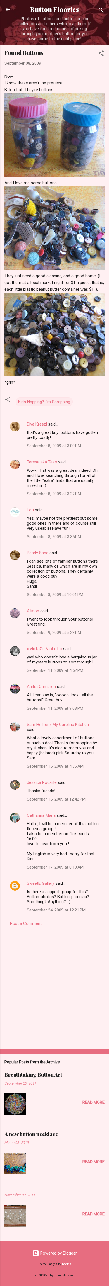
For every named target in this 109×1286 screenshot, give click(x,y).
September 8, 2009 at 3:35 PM (54, 536)
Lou (30, 509)
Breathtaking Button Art (33, 1074)
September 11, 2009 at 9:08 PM (55, 708)
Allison (33, 610)
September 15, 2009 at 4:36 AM (55, 766)
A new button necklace (31, 1134)
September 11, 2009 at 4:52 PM (55, 670)
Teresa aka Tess (42, 462)
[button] (101, 54)
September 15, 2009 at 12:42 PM (56, 799)
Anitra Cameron (41, 686)
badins (66, 1264)
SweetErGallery (40, 883)
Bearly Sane (37, 552)
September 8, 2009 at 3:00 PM (54, 445)
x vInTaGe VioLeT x (44, 648)
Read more (93, 1102)
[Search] (101, 11)
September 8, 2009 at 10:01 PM (55, 594)
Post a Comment (26, 923)
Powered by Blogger (58, 1253)
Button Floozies (54, 9)
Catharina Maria (41, 815)
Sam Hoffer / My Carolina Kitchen (58, 724)
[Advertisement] (54, 986)
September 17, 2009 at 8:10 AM (55, 867)
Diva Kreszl (37, 424)
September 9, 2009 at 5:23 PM (54, 632)
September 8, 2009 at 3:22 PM (54, 493)
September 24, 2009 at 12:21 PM (56, 910)
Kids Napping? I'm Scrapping (44, 401)
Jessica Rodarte (42, 782)
